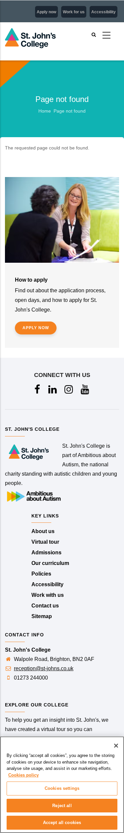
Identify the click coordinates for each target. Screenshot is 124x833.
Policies (41, 574)
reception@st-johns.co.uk (43, 668)
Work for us (74, 12)
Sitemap (41, 616)
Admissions (46, 552)
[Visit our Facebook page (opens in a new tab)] (38, 391)
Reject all (61, 805)
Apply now (46, 12)
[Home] (36, 25)
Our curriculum (50, 563)
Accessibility (103, 12)
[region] (62, 784)
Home (44, 111)
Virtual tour (45, 542)
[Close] (116, 745)
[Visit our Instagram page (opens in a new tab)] (69, 391)
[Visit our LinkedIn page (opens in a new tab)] (53, 391)
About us (43, 531)
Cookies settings (62, 788)
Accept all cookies (62, 822)
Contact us (45, 605)
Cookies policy (23, 775)
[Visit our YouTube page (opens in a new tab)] (85, 391)
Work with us (47, 595)
